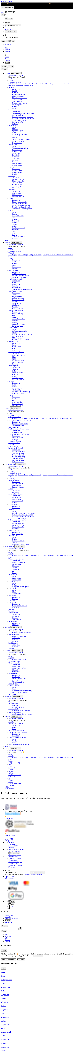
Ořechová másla (17, 92)
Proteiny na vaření (17, 122)
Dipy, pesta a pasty (18, 393)
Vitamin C (15, 567)
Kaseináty (15, 439)
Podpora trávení (17, 163)
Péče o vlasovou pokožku (20, 692)
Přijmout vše (20, 959)
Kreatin (14, 132)
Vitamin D (15, 569)
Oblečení (11, 167)
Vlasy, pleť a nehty (18, 216)
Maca (14, 592)
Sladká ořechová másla (19, 277)
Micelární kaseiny (17, 437)
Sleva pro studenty (14, 851)
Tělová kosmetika (17, 183)
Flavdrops (15, 320)
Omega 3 (15, 599)
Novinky (11, 80)
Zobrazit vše (16, 89)
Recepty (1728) (9, 839)
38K (12, 904)
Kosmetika (11, 176)
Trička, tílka (16, 645)
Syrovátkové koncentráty (20, 424)
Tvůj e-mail (8, 873)
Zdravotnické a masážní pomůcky (22, 209)
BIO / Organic (12, 84)
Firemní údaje (9, 915)
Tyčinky (14, 294)
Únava (14, 233)
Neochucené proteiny (18, 451)
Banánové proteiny (18, 460)
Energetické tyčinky (18, 525)
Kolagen (15, 124)
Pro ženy (15, 160)
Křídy (14, 743)
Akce (10, 79)
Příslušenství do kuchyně (19, 203)
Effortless (26, 85)
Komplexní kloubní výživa (20, 587)
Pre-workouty (16, 497)
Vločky (14, 262)
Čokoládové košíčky (18, 300)
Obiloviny (15, 374)
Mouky (14, 333)
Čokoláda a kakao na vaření (20, 340)
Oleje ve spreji (16, 346)
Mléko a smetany (17, 338)
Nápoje (14, 108)
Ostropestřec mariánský (19, 606)
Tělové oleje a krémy (18, 682)
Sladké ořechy (16, 303)
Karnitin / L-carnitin (18, 541)
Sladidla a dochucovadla (19, 98)
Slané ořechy (16, 305)
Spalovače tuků (17, 143)
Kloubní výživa (17, 151)
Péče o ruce (15, 680)
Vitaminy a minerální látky (20, 148)
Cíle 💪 (10, 210)
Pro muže (15, 162)
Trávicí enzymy (17, 619)
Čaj (13, 400)
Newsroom (11, 867)
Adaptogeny (16, 153)
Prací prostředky (17, 193)
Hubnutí (14, 223)
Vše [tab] (6, 934)
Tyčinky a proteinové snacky (21, 139)
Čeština (7, 62)
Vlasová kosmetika (18, 186)
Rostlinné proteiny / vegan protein (22, 117)
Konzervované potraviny (19, 103)
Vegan (33, 84)
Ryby (14, 359)
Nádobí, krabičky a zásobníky (21, 205)
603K (12, 901)
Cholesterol (15, 229)
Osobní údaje (9, 922)
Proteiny (11, 110)
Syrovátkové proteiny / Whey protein (23, 113)
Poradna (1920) (13, 846)
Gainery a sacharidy (18, 141)
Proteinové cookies (18, 527)
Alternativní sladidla (18, 319)
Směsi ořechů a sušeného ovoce (22, 289)
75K (11, 906)
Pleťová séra (16, 666)
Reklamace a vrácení (14, 858)
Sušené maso (16, 301)
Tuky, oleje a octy (17, 101)
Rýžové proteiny (17, 432)
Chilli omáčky (16, 390)
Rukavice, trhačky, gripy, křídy (21, 207)
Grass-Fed (28, 84)
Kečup (14, 385)
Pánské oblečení (17, 172)
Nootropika (15, 157)
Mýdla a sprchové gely (19, 678)
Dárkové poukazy (14, 853)
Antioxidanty (16, 158)
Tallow (31, 85)
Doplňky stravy (13, 144)
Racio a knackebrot (18, 379)
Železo (14, 573)
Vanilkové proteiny (18, 453)
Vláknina (15, 618)
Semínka (15, 286)
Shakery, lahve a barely (19, 202)
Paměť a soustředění (18, 228)
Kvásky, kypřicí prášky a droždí (22, 334)
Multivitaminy (16, 564)
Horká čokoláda (17, 402)
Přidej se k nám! (9, 789)
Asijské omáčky (17, 388)
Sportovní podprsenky (19, 636)
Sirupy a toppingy (17, 314)
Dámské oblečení (17, 170)
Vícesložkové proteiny (19, 120)
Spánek (14, 226)
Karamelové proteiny (18, 455)
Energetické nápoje (18, 487)
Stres (13, 217)
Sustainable (21, 84)
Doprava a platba (13, 856)
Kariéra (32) (12, 844)
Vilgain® (8, 73)
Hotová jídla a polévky (19, 355)
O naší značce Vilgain (15, 862)
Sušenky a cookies (18, 298)
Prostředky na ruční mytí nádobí (22, 714)
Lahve (14, 729)
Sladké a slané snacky (19, 96)
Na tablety (15, 736)
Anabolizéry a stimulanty (20, 134)
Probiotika (15, 616)
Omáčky (15, 106)
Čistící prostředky (17, 195)
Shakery (14, 727)
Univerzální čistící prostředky (21, 710)
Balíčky (7, 787)
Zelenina (15, 364)
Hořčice (14, 386)
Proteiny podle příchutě (15, 448)
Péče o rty (15, 670)
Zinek (14, 571)
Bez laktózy (46, 84)
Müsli (14, 265)
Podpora (11, 842)
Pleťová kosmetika (18, 181)
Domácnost (11, 189)
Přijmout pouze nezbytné (8, 959)
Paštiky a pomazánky (18, 360)
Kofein (14, 502)
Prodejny (11, 847)
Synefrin (15, 542)
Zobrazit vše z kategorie (15, 75)
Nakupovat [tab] (8, 936)
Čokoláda (15, 307)
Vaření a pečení (17, 99)
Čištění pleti (16, 671)
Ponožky (15, 639)
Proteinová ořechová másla (20, 275)
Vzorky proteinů (13, 446)
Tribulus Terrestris (17, 501)
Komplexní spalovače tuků (20, 544)
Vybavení (11, 198)
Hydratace (15, 238)
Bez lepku (39, 84)
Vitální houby (16, 580)
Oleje (14, 345)
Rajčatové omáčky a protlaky (21, 392)
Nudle (14, 376)
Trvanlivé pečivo (17, 378)
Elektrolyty (15, 129)
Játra (13, 231)
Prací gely (15, 705)
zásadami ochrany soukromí (33, 874)
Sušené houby (16, 288)
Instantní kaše (16, 267)
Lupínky (15, 268)
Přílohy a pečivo (17, 105)
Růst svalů (15, 221)
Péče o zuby (16, 188)
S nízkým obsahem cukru (64, 418)
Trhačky (14, 741)
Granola (14, 263)
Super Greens (16, 578)
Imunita (14, 214)
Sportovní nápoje (17, 131)
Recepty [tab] (7, 940)
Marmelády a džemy (18, 324)
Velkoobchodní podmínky (12, 918)
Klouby (14, 219)
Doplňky (15, 174)
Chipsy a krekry (17, 296)
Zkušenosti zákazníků (15, 865)
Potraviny (11, 87)
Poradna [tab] (7, 941)
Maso (14, 357)
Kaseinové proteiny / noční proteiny (23, 118)
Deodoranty (16, 677)
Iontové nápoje (16, 485)
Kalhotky (15, 641)
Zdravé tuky (16, 155)
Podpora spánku (17, 165)
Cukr (13, 315)
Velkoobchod (12, 860)
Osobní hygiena (17, 184)
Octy (13, 350)
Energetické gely (17, 534)
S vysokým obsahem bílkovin (59, 84)
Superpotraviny (17, 150)
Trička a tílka (16, 638)
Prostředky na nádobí (18, 196)
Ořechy (14, 282)
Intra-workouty (16, 499)
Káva (14, 398)
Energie (14, 235)
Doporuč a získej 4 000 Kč (16, 849)
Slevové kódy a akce (14, 855)
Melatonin (15, 625)
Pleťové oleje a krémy (19, 668)
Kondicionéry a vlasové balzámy (22, 691)
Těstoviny (15, 369)
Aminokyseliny (17, 136)
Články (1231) (9, 841)
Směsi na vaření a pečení (19, 331)
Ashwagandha (16, 593)
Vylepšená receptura (14, 82)
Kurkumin (15, 607)
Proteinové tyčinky (18, 523)
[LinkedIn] (9, 908)
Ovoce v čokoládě (17, 308)
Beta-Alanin (16, 508)
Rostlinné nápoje (17, 405)
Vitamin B (15, 566)
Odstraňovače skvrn (18, 707)
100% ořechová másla (19, 274)
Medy (14, 317)
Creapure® (15, 492)
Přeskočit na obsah (6, 1)
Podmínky (8, 917)
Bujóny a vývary (17, 326)
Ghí (13, 348)
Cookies (7, 920)
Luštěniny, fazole (17, 372)
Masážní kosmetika (18, 179)
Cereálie (14, 91)
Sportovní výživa (13, 125)
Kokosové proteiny (18, 462)
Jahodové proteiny (18, 458)
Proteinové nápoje (17, 115)
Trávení (14, 224)
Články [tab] (7, 938)
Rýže (14, 371)
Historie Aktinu (13, 863)
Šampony (15, 689)
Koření (14, 322)
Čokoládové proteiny (18, 457)
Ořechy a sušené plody (19, 94)
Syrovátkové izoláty (18, 425)
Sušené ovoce (16, 284)
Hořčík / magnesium (18, 562)
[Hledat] (2, 14)
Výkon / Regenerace (18, 236)
